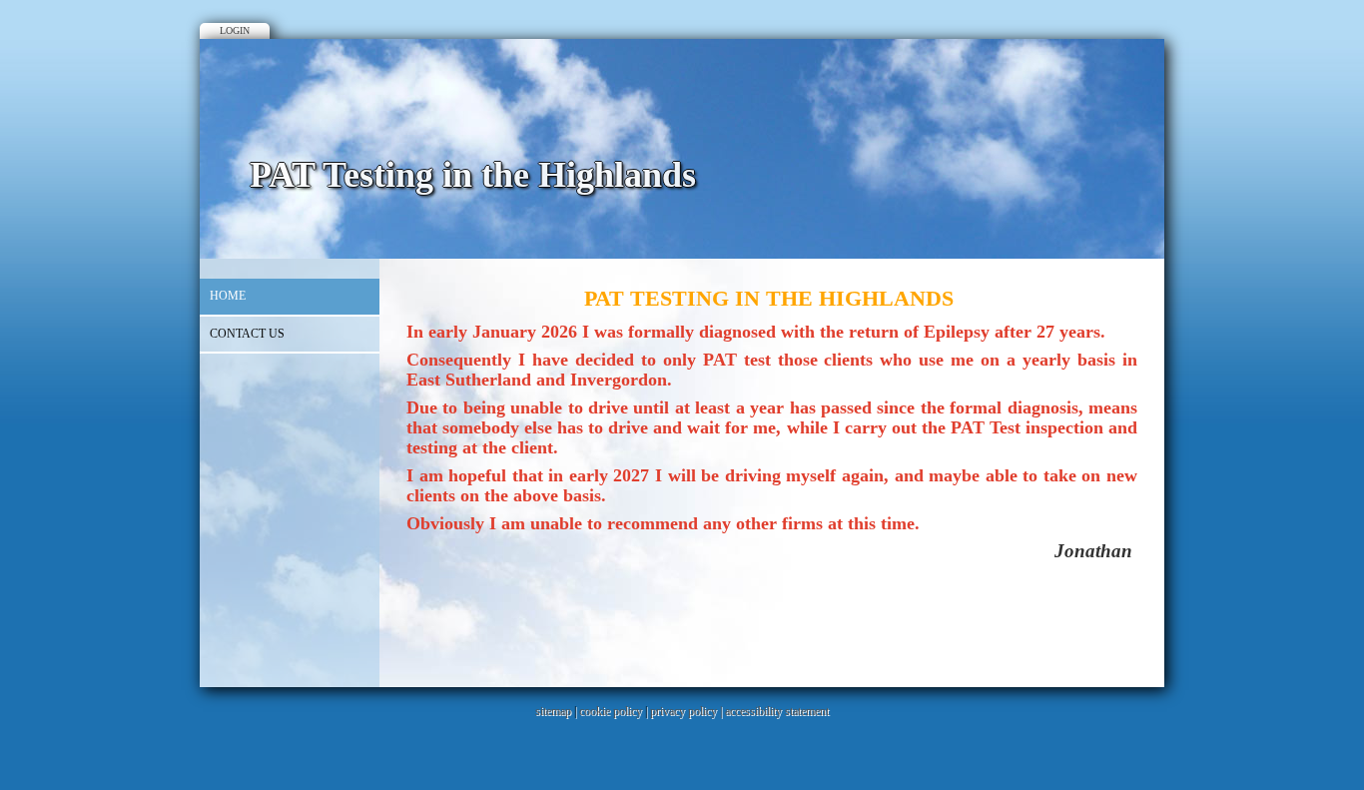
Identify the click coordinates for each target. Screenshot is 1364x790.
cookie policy (610, 711)
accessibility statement (777, 711)
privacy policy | (687, 711)
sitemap (553, 711)
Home (228, 296)
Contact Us (247, 334)
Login (235, 30)
